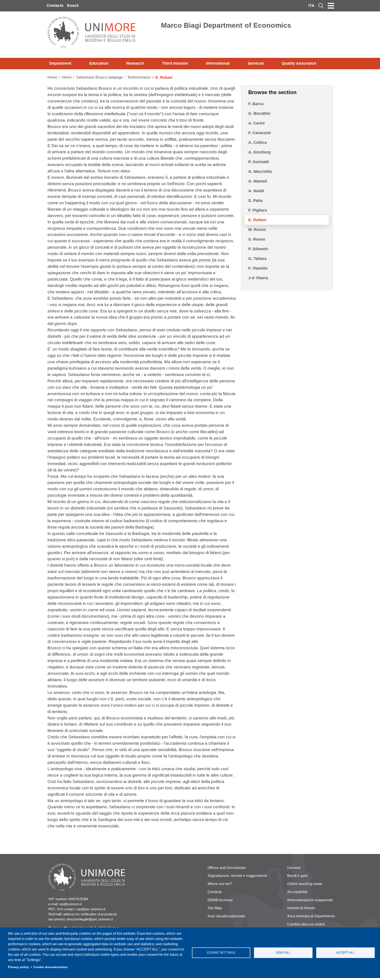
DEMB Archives (220, 900)
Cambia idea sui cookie (306, 924)
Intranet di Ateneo (301, 908)
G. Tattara (257, 258)
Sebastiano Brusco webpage (99, 77)
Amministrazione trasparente (310, 900)
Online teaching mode (304, 884)
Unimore (294, 868)
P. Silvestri (258, 249)
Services (256, 63)
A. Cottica (257, 142)
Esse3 (73, 5)
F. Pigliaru (257, 210)
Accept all (345, 952)
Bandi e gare (297, 876)
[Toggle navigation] (331, 6)
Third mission (175, 63)
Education (98, 63)
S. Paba (255, 200)
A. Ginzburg (259, 152)
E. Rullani (257, 220)
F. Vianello (258, 268)
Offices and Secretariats (227, 868)
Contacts (55, 5)
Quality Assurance (299, 63)
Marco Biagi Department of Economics (226, 25)
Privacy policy (18, 967)
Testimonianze (139, 77)
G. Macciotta (260, 171)
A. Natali (256, 191)
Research (135, 63)
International (218, 63)
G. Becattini (259, 113)
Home (52, 77)
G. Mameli (257, 181)
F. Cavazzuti (259, 133)
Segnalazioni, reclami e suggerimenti (237, 876)
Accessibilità (297, 892)
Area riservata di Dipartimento (311, 916)
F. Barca (255, 104)
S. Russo (256, 239)
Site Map (215, 908)
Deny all (283, 952)
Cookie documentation (50, 967)
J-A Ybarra (258, 278)
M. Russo (257, 229)
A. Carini (256, 123)
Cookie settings (221, 952)
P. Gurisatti (258, 162)
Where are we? (220, 884)
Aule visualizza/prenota (226, 916)
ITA (311, 5)
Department (60, 63)
